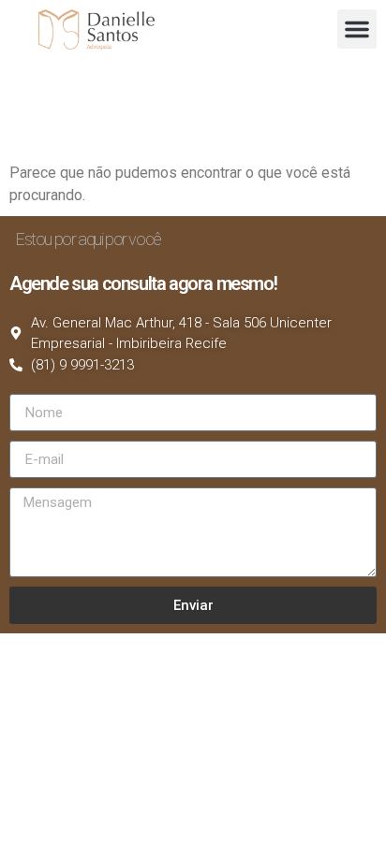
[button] (357, 29)
